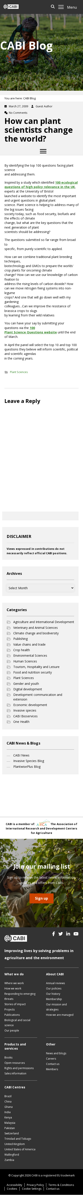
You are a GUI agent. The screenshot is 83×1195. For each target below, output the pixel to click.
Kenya (8, 1117)
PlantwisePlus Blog (27, 766)
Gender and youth (26, 683)
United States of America (19, 1149)
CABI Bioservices (25, 716)
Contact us (52, 1064)
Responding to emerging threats (19, 996)
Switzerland (11, 1133)
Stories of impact (15, 1004)
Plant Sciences (19, 372)
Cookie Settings (31, 1189)
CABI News (21, 755)
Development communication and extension (37, 697)
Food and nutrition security (32, 672)
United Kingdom (14, 1144)
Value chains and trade (29, 644)
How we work (12, 988)
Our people (11, 1030)
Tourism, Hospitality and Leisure (36, 667)
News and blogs (56, 1053)
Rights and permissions (19, 1068)
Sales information (15, 1073)
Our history (53, 994)
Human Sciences (25, 661)
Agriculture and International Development (43, 622)
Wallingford (11, 1155)
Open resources (14, 1063)
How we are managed (59, 1015)
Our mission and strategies (56, 1007)
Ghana (8, 1107)
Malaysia (9, 1123)
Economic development (30, 705)
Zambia (9, 1160)
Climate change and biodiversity (36, 633)
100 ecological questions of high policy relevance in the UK (41, 184)
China (8, 1101)
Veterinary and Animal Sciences (35, 627)
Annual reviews (55, 983)
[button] (53, 934)
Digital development (27, 689)
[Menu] (43, 151)
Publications (12, 1015)
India (7, 1112)
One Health (21, 722)
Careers (51, 1058)
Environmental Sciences (30, 655)
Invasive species (24, 710)
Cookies (12, 1189)
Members (52, 1069)
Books (8, 1057)
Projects (9, 1009)
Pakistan (9, 1128)
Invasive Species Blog (28, 761)
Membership (54, 999)
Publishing (20, 639)
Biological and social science (17, 1022)
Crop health (21, 650)
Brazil (8, 1096)
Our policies (53, 988)
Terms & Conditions (61, 1185)
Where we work (14, 983)
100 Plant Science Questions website (30, 330)
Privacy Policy (35, 1185)
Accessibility (14, 1185)
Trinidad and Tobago (17, 1139)
